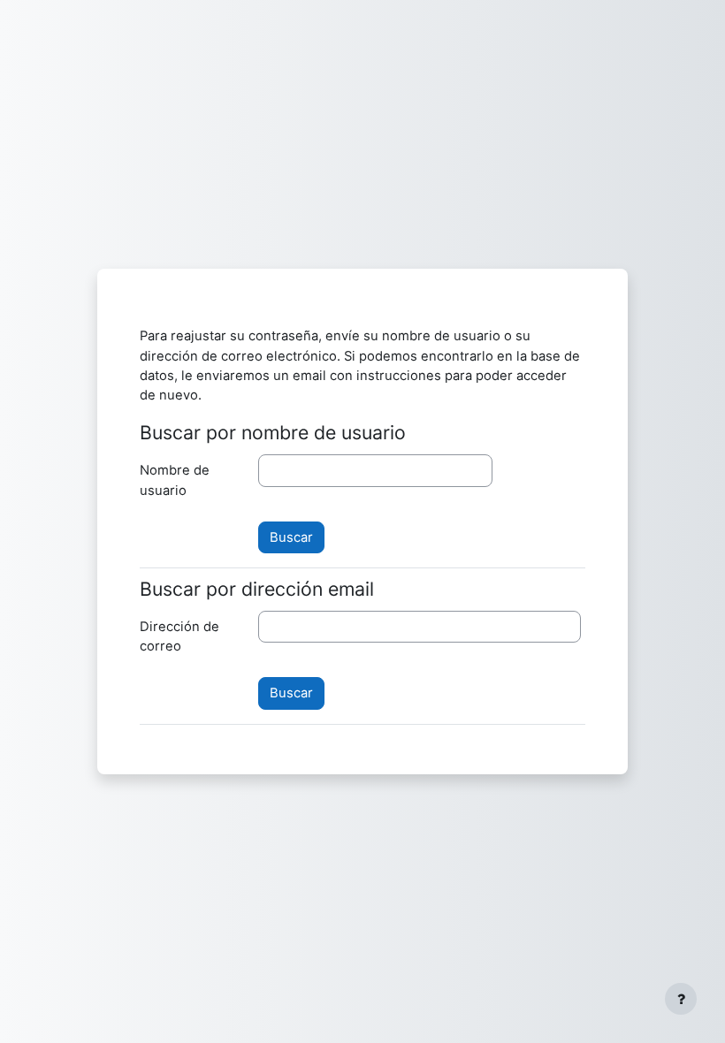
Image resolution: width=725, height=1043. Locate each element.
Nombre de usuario (175, 480)
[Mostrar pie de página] (681, 999)
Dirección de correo (179, 636)
